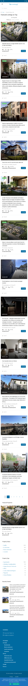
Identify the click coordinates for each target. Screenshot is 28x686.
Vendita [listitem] (5, 545)
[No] (26, 681)
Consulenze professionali (10, 662)
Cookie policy (16, 684)
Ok (10, 684)
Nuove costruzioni (8, 647)
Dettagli (23, 51)
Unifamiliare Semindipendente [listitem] (9, 564)
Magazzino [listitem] (5, 573)
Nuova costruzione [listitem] (7, 549)
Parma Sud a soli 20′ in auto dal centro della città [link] (12, 162)
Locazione (6, 651)
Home (3, 12)
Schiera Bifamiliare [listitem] (7, 575)
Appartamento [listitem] (6, 562)
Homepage (5, 640)
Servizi (4, 653)
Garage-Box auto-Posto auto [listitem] (9, 566)
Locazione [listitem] (5, 552)
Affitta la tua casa (8, 657)
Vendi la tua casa (8, 655)
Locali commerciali (8, 649)
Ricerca (4, 666)
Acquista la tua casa (8, 660)
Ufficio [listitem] (4, 568)
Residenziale (7, 645)
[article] (14, 522)
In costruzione (19, 142)
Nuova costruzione (18, 23)
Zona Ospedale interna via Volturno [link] (9, 361)
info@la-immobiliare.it (9, 635)
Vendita (24, 23)
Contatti (4, 664)
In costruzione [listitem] (6, 547)
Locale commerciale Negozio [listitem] (9, 570)
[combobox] (16, 19)
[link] (14, 31)
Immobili (5, 642)
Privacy (11, 676)
